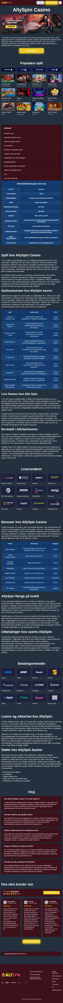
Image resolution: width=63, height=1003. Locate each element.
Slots (53, 69)
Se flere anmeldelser (31, 941)
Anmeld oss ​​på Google (51, 892)
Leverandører (8, 145)
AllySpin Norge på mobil (12, 154)
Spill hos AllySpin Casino (12, 141)
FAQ (5, 174)
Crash (38, 69)
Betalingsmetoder (10, 162)
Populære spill (8, 133)
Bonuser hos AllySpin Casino (13, 150)
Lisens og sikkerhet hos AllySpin (14, 166)
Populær (7, 69)
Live (22, 69)
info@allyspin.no (57, 990)
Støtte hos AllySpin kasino (12, 170)
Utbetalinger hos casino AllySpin (14, 158)
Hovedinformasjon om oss (12, 137)
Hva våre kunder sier (11, 178)
